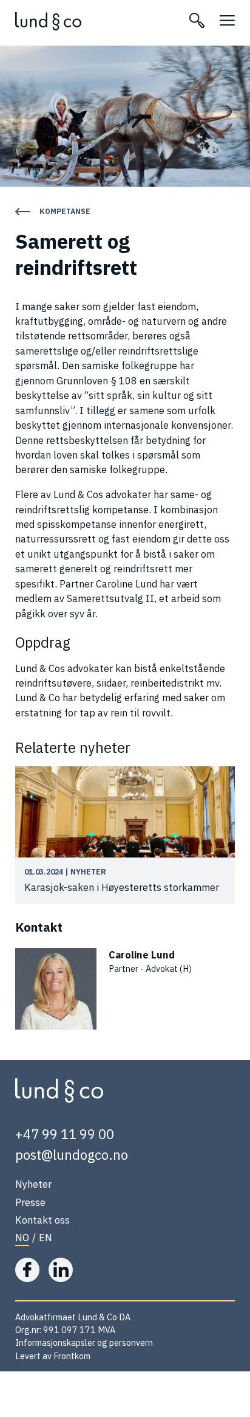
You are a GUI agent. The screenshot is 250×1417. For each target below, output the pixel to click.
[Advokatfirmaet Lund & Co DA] (94, 21)
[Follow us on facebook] (27, 1270)
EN (45, 1237)
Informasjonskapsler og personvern (84, 1342)
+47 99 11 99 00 (64, 1134)
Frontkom (71, 1356)
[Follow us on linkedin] (61, 1270)
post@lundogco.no (71, 1154)
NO (22, 1237)
